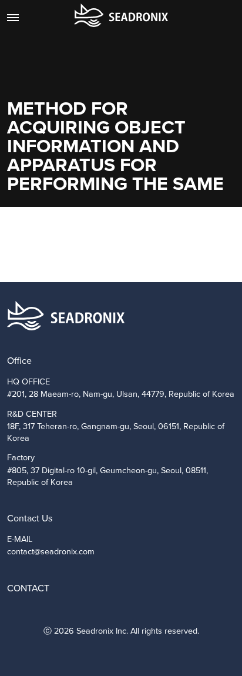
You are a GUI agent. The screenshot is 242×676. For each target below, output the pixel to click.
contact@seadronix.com (51, 551)
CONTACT (28, 588)
